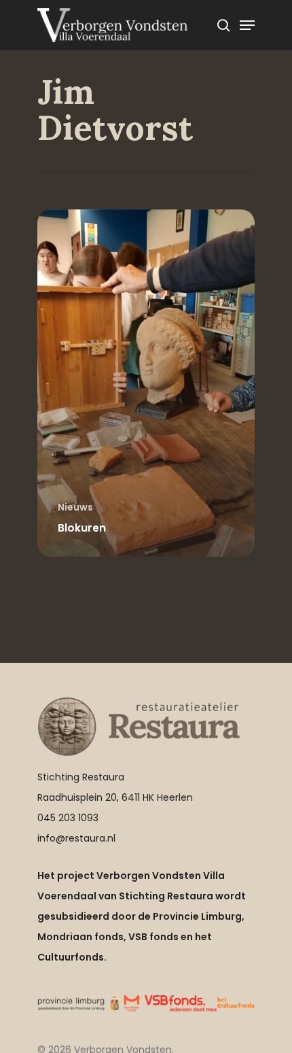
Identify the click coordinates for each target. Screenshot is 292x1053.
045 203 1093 (67, 818)
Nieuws (75, 507)
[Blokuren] (146, 383)
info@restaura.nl (76, 838)
